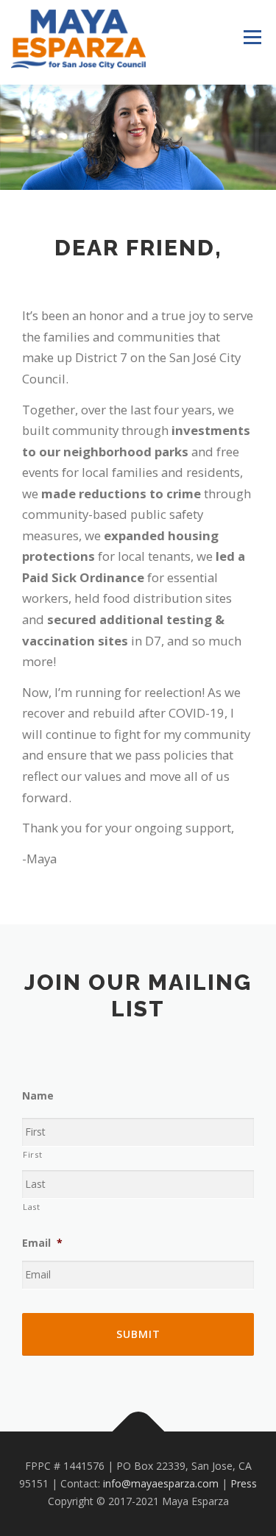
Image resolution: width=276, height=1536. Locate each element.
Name (38, 1096)
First (32, 1154)
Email (42, 1243)
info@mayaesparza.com (161, 1483)
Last (31, 1206)
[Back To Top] (138, 1432)
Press (243, 1483)
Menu (252, 37)
